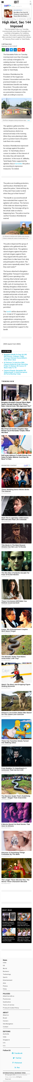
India (4, 962)
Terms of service (8, 1005)
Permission (7, 999)
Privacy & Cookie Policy (11, 1008)
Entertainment (7, 980)
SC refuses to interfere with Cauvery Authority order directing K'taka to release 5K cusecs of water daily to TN (16, 365)
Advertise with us (8, 996)
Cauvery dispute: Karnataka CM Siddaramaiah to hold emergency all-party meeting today (15, 372)
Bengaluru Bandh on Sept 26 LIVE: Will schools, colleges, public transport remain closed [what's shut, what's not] (15, 357)
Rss (18, 1067)
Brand (5, 1018)
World (5, 968)
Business (6, 971)
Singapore (6, 1040)
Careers (5, 1021)
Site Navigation (8, 1024)
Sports (5, 977)
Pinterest (18, 1063)
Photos (5, 986)
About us (6, 1015)
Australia (6, 1034)
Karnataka (19, 164)
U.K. (4, 1042)
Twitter (18, 1058)
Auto (4, 983)
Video (5, 989)
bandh (9, 312)
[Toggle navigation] (2, 2)
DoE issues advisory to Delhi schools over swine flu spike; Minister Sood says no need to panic (16, 457)
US (4, 965)
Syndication (7, 1002)
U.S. (4, 1045)
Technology (7, 974)
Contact (5, 1026)
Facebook (18, 1053)
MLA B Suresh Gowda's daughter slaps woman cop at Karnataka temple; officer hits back (15, 430)
